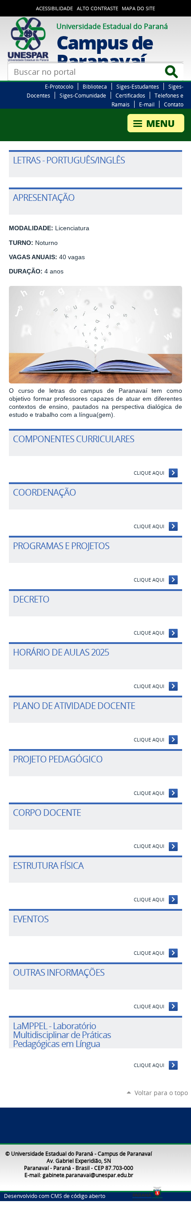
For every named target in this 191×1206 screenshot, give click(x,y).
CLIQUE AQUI (149, 472)
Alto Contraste (97, 8)
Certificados (130, 95)
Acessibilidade (54, 8)
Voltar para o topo (161, 1092)
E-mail (147, 104)
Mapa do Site (138, 8)
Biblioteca (95, 86)
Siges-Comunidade (83, 95)
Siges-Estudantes (137, 86)
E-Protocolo (59, 86)
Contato (173, 104)
